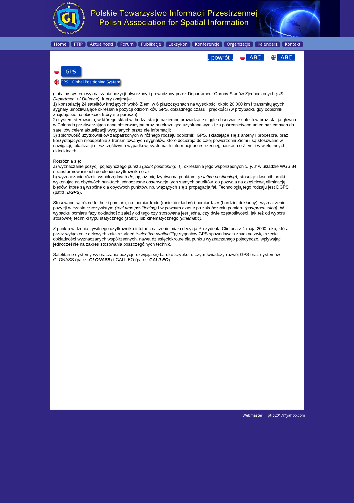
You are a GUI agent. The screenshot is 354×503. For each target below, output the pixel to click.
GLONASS (99, 259)
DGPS (73, 192)
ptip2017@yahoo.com (286, 415)
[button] (71, 71)
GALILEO (158, 259)
